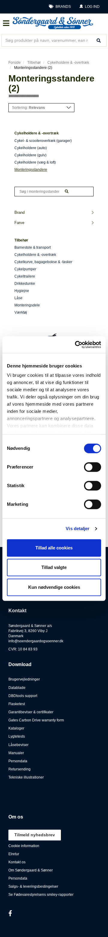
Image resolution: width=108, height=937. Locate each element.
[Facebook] (10, 913)
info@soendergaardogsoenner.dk (35, 641)
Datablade (17, 688)
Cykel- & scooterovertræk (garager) (43, 141)
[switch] (92, 467)
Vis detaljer (77, 528)
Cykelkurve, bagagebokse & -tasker (43, 262)
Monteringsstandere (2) (33, 68)
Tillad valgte (54, 567)
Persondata (17, 761)
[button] (89, 7)
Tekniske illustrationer (26, 777)
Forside (14, 62)
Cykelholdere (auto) (30, 148)
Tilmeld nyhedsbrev (34, 834)
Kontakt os (17, 862)
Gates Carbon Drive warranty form (36, 720)
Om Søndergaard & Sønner (30, 870)
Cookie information (23, 846)
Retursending (19, 769)
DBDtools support (22, 696)
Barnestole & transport (32, 247)
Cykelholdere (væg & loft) (35, 162)
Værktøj (20, 312)
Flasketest (16, 704)
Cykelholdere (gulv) (30, 155)
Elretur (13, 854)
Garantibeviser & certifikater (30, 712)
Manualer (16, 753)
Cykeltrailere (24, 276)
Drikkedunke (24, 283)
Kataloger (16, 728)
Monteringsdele (27, 305)
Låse (18, 298)
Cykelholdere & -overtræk (68, 62)
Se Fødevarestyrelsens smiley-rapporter (41, 894)
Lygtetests (16, 736)
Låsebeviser (18, 745)
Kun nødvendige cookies (54, 587)
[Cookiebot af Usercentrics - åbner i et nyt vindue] (76, 345)
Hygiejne (21, 291)
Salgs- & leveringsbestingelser (33, 886)
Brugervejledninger (24, 679)
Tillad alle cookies (54, 547)
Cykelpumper (25, 269)
